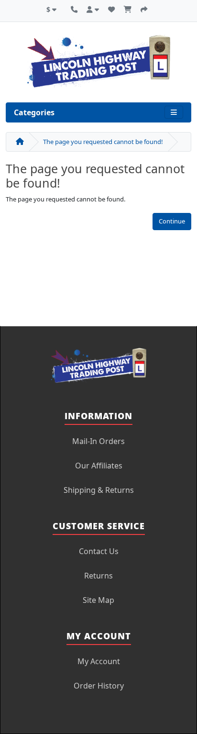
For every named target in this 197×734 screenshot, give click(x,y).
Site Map (98, 600)
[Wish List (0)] (111, 8)
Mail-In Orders (98, 441)
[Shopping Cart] (127, 8)
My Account (98, 661)
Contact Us (99, 551)
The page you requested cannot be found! (103, 141)
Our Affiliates (98, 465)
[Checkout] (144, 8)
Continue (172, 221)
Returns (98, 575)
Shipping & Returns (99, 490)
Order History (99, 685)
